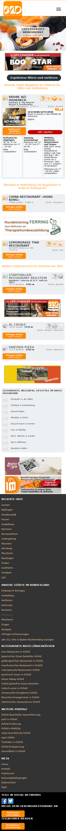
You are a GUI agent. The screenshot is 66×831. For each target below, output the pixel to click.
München (6, 543)
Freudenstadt (8, 514)
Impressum (7, 773)
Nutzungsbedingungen (14, 778)
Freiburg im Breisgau (13, 590)
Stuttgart (6, 572)
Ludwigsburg (8, 538)
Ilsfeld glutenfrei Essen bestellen (20, 683)
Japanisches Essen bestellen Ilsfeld (21, 656)
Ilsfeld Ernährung (11, 724)
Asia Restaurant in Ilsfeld (15, 651)
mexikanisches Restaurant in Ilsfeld (21, 665)
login (4, 787)
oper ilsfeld (7, 737)
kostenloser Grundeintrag (13, 826)
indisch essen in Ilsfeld (14, 688)
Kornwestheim (9, 534)
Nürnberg (6, 548)
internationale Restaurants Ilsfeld (20, 670)
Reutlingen (7, 558)
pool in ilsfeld (9, 719)
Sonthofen (7, 568)
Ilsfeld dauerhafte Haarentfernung (20, 714)
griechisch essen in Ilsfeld (16, 674)
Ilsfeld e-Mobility (11, 728)
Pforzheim (7, 553)
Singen (5, 563)
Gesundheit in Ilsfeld (13, 751)
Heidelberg (7, 524)
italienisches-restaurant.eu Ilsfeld (20, 702)
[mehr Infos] (14, 117)
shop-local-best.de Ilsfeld (15, 733)
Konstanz (6, 529)
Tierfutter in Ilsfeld (12, 742)
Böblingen (7, 509)
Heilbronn (6, 600)
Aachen (5, 505)
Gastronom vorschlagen (13, 814)
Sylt (3, 577)
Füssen (5, 519)
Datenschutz (8, 782)
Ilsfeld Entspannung (12, 746)
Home (4, 764)
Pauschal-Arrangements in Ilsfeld (20, 697)
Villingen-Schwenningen (15, 634)
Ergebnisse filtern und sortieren (34, 77)
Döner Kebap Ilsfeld (12, 679)
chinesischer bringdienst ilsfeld (19, 692)
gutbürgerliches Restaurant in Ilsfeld (22, 661)
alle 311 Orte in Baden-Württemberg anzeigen (27, 639)
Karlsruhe (6, 605)
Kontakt (5, 768)
